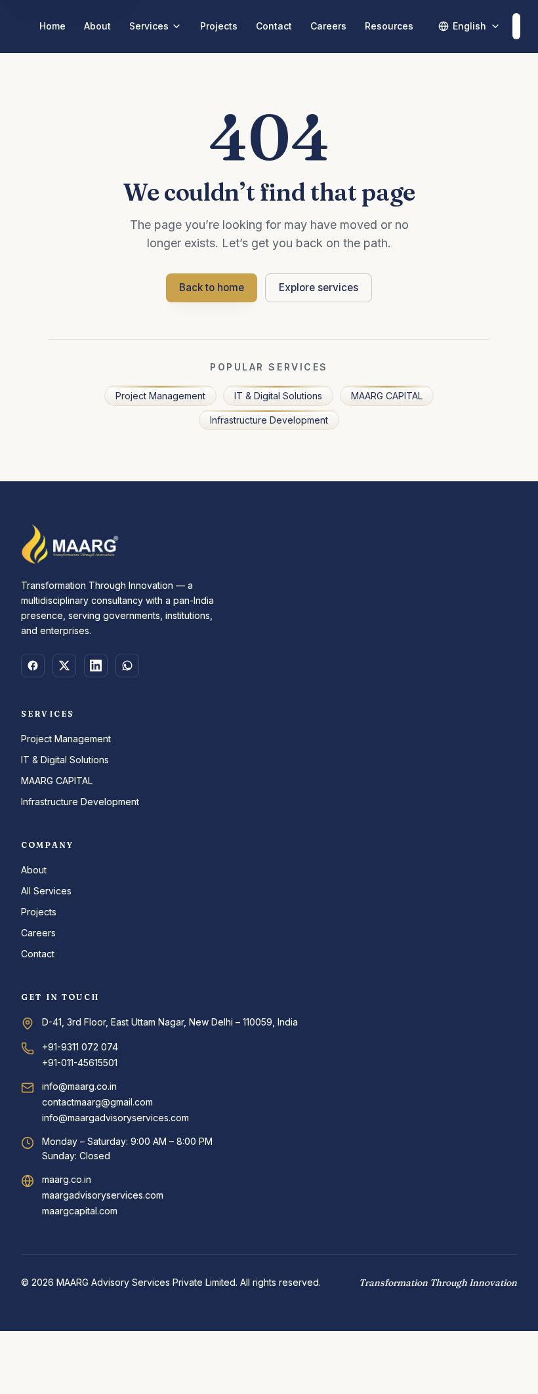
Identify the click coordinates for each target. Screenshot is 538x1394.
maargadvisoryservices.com (102, 1195)
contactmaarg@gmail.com (97, 1101)
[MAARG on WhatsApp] (127, 665)
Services (149, 25)
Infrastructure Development (269, 420)
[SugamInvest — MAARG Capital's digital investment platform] (516, 26)
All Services (46, 890)
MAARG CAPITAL (387, 395)
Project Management (160, 395)
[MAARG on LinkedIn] (96, 665)
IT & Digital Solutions (278, 395)
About (97, 25)
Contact (274, 25)
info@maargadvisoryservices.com (115, 1117)
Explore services (318, 287)
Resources (389, 25)
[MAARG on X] (64, 665)
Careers (328, 25)
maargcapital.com (79, 1210)
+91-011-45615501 (79, 1062)
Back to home (211, 287)
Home (52, 25)
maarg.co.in (66, 1179)
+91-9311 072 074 (80, 1046)
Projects (219, 25)
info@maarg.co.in (79, 1086)
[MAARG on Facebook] (33, 665)
